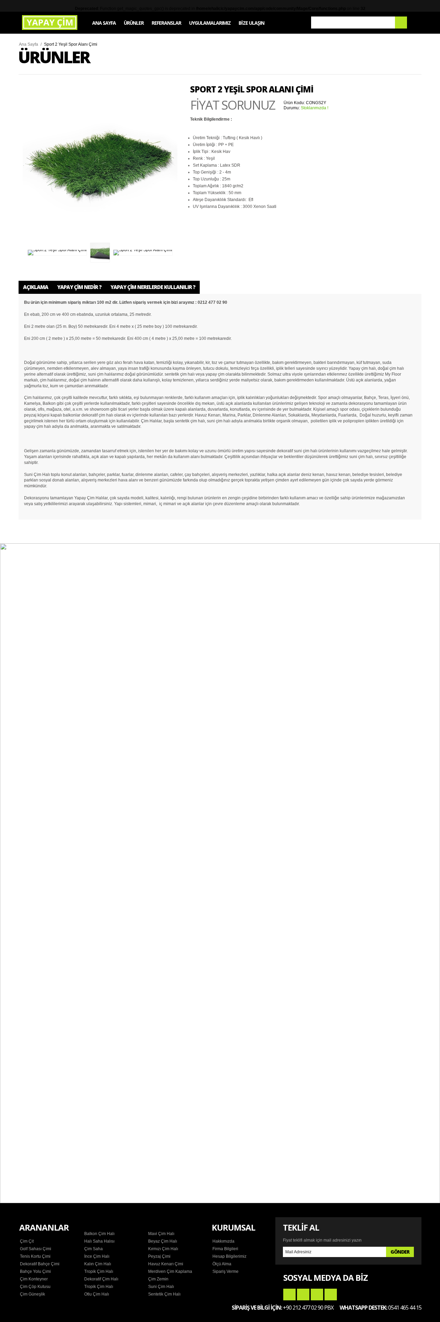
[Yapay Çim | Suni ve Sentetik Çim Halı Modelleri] (49, 22)
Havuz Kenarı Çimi (165, 1264)
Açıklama (35, 287)
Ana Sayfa (28, 44)
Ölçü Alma (221, 1264)
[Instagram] (330, 1294)
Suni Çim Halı (161, 1286)
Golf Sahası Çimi (35, 1248)
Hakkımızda (223, 1241)
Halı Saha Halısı (99, 1241)
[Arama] (401, 22)
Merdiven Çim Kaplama (170, 1271)
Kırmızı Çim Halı (163, 1248)
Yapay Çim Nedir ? (79, 287)
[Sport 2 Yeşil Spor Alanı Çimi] (100, 162)
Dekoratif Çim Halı (101, 1279)
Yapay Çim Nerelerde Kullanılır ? (152, 287)
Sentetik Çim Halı (164, 1294)
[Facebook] (289, 1294)
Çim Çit (27, 1241)
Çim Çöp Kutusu (35, 1286)
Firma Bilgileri (225, 1248)
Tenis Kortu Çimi (35, 1256)
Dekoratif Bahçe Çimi (39, 1264)
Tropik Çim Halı (98, 1271)
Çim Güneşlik (32, 1294)
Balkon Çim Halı (99, 1233)
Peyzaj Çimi (159, 1256)
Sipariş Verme (225, 1271)
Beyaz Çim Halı (162, 1241)
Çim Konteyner (34, 1279)
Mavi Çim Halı (161, 1233)
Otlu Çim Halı (96, 1294)
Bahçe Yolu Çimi (35, 1271)
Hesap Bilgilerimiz (229, 1256)
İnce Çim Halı (96, 1256)
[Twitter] (303, 1294)
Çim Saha (93, 1248)
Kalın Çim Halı (97, 1264)
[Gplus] (317, 1294)
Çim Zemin (158, 1279)
